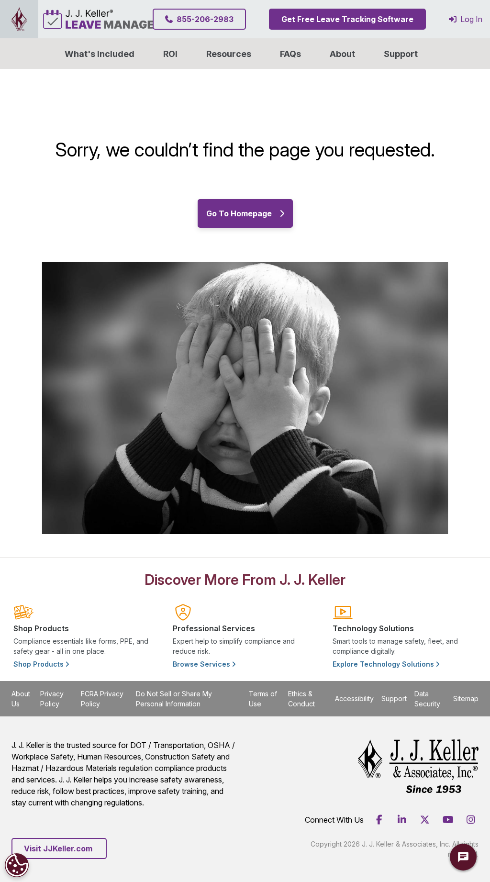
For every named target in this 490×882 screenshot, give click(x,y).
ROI (170, 54)
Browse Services (202, 664)
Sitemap (466, 698)
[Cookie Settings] (17, 865)
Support (401, 54)
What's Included (99, 54)
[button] (342, 53)
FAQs (290, 54)
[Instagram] (471, 819)
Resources (228, 54)
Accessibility (354, 698)
